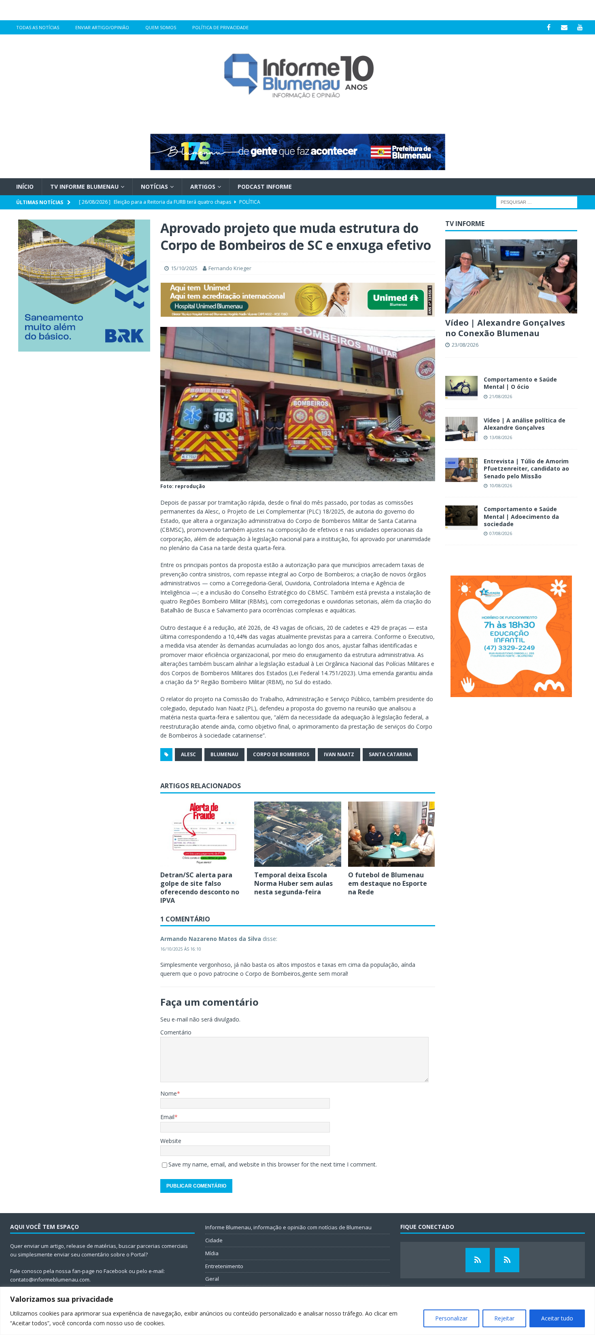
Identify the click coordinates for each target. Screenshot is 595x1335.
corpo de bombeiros (281, 754)
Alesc (188, 754)
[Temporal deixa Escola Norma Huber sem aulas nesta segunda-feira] (297, 834)
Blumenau (224, 754)
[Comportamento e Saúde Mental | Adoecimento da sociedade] (461, 517)
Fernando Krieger (229, 268)
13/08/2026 (500, 437)
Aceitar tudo (557, 1318)
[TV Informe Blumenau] (477, 1260)
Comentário (175, 1032)
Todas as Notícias (37, 27)
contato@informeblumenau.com (49, 1279)
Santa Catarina (390, 754)
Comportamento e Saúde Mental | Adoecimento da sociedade (521, 516)
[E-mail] (564, 27)
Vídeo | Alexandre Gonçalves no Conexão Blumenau (505, 328)
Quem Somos (160, 27)
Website (170, 1141)
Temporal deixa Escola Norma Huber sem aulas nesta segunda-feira (293, 883)
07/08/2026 (500, 533)
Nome (168, 1093)
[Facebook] (549, 27)
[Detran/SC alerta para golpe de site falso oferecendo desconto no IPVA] (203, 834)
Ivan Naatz (339, 754)
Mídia (212, 1253)
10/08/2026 (500, 485)
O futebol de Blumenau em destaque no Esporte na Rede (387, 883)
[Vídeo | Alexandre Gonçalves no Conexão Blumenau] (511, 276)
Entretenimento (224, 1266)
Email (167, 1117)
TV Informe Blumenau (84, 186)
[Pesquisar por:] (536, 202)
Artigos (202, 186)
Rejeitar (504, 1318)
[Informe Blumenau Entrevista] (507, 1260)
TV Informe (464, 223)
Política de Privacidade (220, 27)
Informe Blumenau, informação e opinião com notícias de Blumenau (288, 1227)
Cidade (214, 1240)
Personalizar (451, 1318)
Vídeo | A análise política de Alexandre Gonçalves (524, 423)
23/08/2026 (465, 344)
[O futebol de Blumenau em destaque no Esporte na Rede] (391, 834)
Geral (212, 1278)
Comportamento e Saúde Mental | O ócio (520, 382)
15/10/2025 (184, 268)
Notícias (154, 186)
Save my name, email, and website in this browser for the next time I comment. (272, 1164)
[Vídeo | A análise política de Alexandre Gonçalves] (461, 429)
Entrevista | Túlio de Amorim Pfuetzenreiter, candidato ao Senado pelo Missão (526, 468)
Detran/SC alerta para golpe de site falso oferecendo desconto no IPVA (199, 887)
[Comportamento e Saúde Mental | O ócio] (461, 388)
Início (25, 186)
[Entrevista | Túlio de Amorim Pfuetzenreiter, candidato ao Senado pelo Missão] (461, 470)
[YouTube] (580, 27)
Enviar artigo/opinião (102, 27)
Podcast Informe (265, 186)
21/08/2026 (500, 396)
